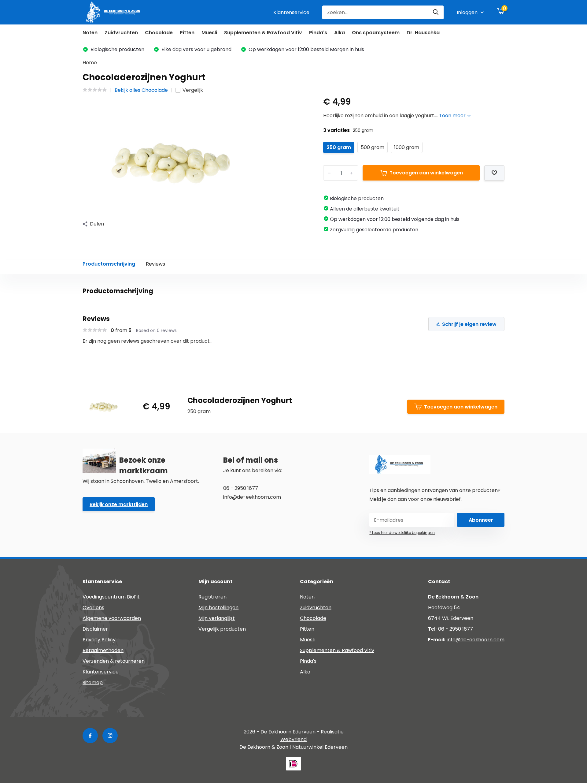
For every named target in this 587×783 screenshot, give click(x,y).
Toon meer (453, 115)
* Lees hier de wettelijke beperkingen (402, 532)
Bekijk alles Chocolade (141, 90)
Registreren (212, 596)
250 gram (339, 147)
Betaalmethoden (103, 650)
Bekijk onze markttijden (119, 504)
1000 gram (406, 147)
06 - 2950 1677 (455, 628)
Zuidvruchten (121, 32)
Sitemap (93, 682)
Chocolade (159, 32)
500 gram (372, 147)
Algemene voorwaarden (112, 618)
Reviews (155, 263)
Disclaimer (95, 628)
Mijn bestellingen (218, 607)
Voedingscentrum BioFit (111, 596)
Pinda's (318, 32)
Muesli (209, 32)
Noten (90, 32)
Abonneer (481, 520)
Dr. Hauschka (423, 32)
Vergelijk (193, 90)
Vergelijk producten (222, 628)
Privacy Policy (99, 639)
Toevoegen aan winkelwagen (426, 172)
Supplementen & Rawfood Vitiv (263, 32)
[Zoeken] (436, 12)
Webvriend (293, 739)
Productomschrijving (109, 263)
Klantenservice (291, 12)
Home (90, 62)
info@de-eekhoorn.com (475, 639)
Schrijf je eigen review (469, 324)
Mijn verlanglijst (216, 618)
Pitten (187, 32)
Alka (339, 32)
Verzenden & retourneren (114, 661)
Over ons (93, 607)
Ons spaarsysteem (376, 32)
